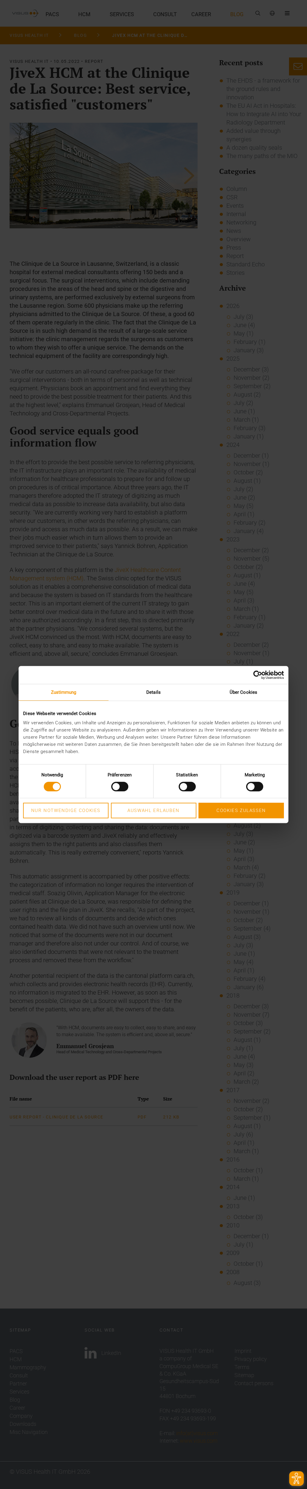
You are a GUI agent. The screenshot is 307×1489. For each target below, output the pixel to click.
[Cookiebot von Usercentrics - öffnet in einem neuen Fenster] (257, 674)
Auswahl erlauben (153, 810)
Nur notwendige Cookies (65, 810)
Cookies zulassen (241, 810)
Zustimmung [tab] (63, 692)
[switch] (119, 786)
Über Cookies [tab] (243, 692)
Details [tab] (153, 692)
